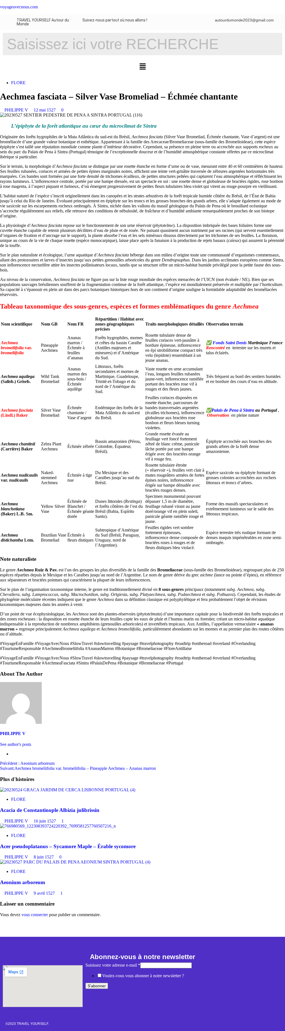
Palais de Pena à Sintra (233, 410)
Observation (218, 415)
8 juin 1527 (44, 857)
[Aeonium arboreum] (75, 862)
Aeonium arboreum (22, 882)
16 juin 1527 (45, 821)
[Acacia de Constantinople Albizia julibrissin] (67, 789)
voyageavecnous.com (19, 6)
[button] (142, 67)
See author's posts (15, 744)
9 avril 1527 (45, 893)
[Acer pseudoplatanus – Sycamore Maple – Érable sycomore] (58, 826)
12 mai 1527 (45, 110)
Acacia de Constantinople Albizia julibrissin (49, 810)
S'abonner (97, 986)
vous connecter (34, 914)
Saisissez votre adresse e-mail (112, 965)
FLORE (18, 82)
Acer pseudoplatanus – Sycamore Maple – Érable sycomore (68, 846)
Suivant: (78, 768)
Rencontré (215, 347)
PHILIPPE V (16, 110)
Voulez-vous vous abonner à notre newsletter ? (143, 975)
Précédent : (27, 763)
